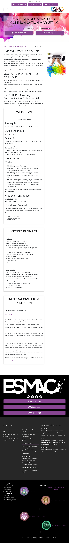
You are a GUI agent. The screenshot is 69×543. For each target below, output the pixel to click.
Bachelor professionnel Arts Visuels (37, 530)
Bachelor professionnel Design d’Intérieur (39, 536)
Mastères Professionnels (57, 500)
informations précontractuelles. (14, 360)
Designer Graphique (27, 443)
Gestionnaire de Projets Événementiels (38, 507)
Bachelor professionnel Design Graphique (39, 534)
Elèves (34, 537)
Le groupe (28, 537)
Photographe (25, 453)
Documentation (20, 4)
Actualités (48, 537)
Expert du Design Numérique (29, 446)
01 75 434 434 (51, 4)
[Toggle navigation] (6, 9)
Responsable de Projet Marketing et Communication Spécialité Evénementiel (29, 458)
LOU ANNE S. (45, 428)
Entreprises (40, 537)
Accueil (6, 46)
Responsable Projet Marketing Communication (40, 510)
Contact (54, 537)
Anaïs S (43, 438)
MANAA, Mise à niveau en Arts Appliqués (53, 532)
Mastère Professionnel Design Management (53, 509)
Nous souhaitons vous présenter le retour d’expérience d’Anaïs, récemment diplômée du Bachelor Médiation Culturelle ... (53, 442)
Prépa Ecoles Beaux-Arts (58, 525)
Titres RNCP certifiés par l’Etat (38, 491)
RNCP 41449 (8, 314)
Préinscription (36, 4)
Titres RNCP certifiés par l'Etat (17, 46)
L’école (22, 537)
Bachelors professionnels (37, 516)
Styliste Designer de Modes (29, 467)
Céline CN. (44, 447)
